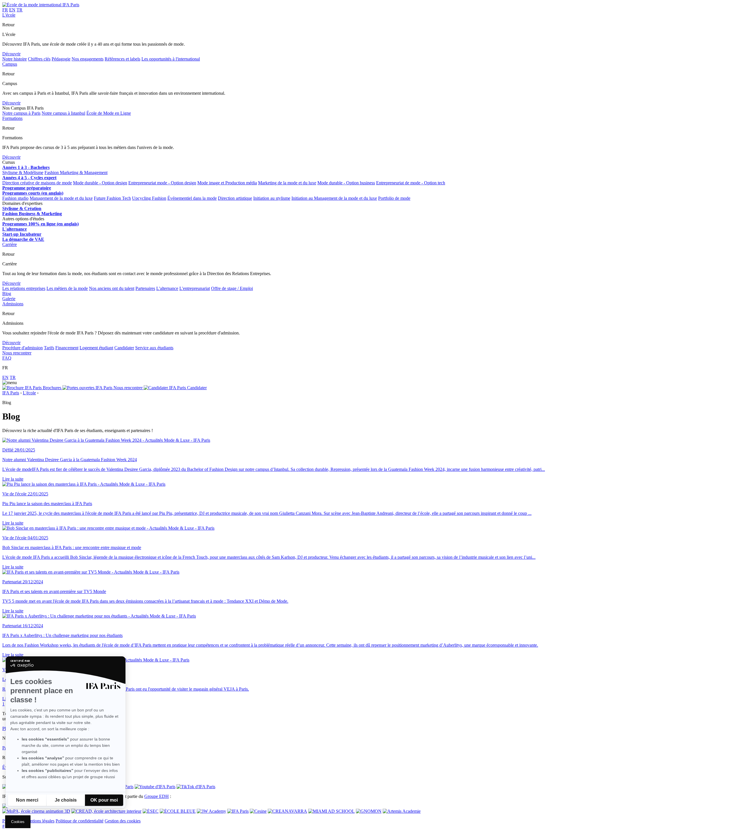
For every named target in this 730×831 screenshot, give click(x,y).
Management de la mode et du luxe (61, 198)
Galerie (8, 298)
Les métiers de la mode (67, 288)
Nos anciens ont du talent (111, 288)
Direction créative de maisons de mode (37, 182)
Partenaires (145, 288)
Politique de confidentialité (80, 820)
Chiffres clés (39, 59)
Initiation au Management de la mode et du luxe (334, 198)
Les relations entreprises (23, 288)
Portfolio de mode (394, 198)
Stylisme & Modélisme (22, 172)
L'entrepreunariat (194, 288)
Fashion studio (15, 198)
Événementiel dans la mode (192, 198)
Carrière (9, 244)
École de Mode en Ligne (108, 113)
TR (20, 9)
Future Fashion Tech (112, 198)
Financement (66, 347)
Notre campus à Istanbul (63, 113)
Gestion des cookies (123, 820)
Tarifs (49, 347)
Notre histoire (14, 59)
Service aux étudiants (154, 347)
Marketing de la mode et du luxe (287, 182)
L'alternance (167, 288)
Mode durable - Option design (100, 182)
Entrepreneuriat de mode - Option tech (410, 182)
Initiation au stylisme (271, 198)
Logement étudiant (96, 347)
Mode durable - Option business (346, 182)
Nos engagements (88, 59)
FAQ (6, 358)
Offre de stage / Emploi (232, 288)
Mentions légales (39, 820)
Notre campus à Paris (21, 113)
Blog (6, 293)
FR (5, 9)
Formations (12, 118)
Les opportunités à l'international (170, 59)
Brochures (52, 387)
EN (12, 9)
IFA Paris (10, 392)
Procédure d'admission (22, 347)
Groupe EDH (156, 796)
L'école (8, 15)
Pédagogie (61, 59)
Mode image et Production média (227, 182)
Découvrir (11, 53)
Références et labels (122, 59)
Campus (9, 64)
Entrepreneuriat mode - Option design (162, 182)
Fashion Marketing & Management (76, 172)
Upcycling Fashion (149, 198)
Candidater (124, 347)
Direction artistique (235, 198)
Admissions (12, 303)
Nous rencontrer (16, 352)
